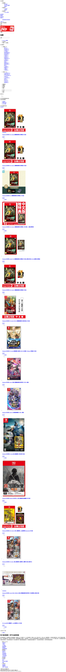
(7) (6, 51)
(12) (6, 50)
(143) (7, 75)
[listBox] (33, 94)
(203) (7, 74)
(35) (7, 77)
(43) (5, 47)
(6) (7, 52)
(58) (6, 76)
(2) (6, 57)
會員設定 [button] (8, 19)
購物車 (1, 15)
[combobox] (33, 35)
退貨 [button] (6, 19)
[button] (33, 6)
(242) (7, 73)
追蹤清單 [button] (3, 19)
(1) (6, 59)
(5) (6, 53)
